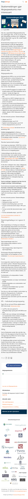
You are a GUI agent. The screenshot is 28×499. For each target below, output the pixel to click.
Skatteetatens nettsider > (7, 238)
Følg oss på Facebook (15, 365)
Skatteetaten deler (15, 306)
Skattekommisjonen (7, 404)
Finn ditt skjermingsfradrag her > (16, 256)
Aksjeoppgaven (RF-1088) (11, 158)
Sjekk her (4, 395)
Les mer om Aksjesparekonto (9, 386)
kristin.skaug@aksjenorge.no (20, 491)
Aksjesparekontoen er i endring (10, 406)
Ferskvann (15, 494)
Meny (26, 2)
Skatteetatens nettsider (8, 127)
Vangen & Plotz (21, 494)
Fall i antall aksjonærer (8, 402)
